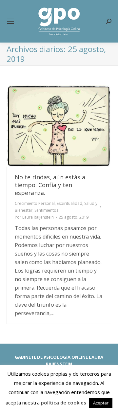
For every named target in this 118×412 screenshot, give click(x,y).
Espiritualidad (69, 203)
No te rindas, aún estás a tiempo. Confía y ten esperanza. (50, 185)
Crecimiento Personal (35, 203)
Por (34, 217)
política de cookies (63, 402)
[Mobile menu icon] (10, 21)
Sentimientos (46, 210)
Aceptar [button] (100, 403)
